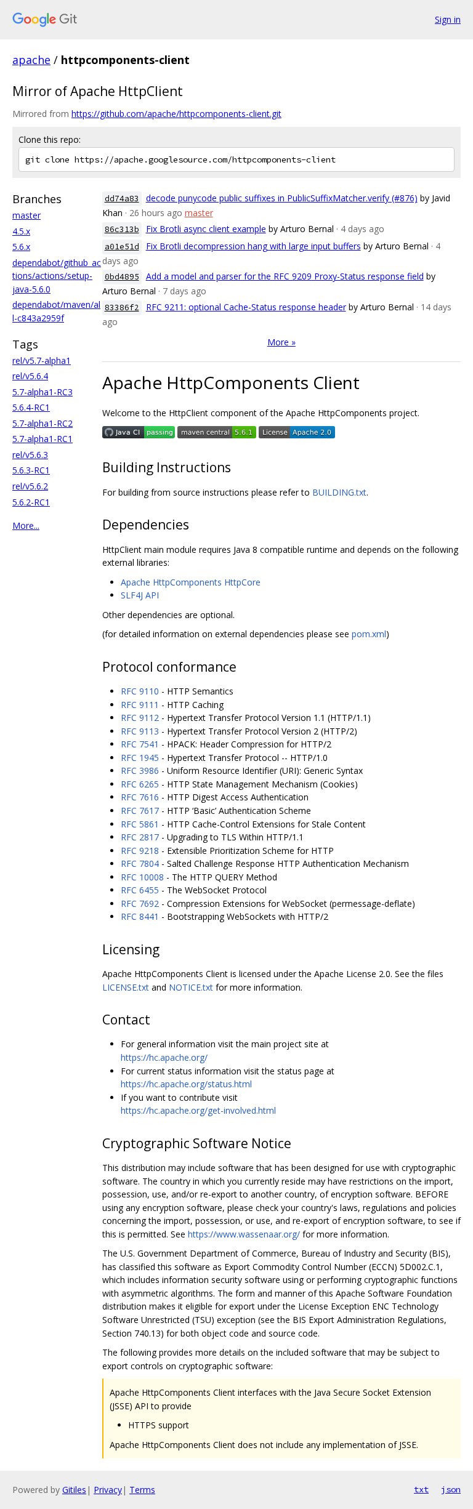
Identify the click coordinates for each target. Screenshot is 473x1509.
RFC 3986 (140, 770)
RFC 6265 (140, 784)
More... (25, 525)
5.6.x (21, 246)
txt (421, 1489)
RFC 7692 (140, 903)
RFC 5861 (140, 824)
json (451, 1489)
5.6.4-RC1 (31, 407)
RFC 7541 (140, 744)
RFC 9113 (140, 731)
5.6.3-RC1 (31, 470)
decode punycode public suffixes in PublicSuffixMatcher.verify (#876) (282, 198)
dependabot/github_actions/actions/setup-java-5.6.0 (56, 276)
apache (31, 59)
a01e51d (122, 246)
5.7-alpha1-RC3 (42, 392)
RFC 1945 (140, 757)
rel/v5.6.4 (30, 376)
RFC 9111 (140, 704)
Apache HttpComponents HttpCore (191, 582)
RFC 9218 (140, 850)
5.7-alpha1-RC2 (42, 423)
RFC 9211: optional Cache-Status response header (246, 307)
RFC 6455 (140, 890)
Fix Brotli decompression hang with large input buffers (253, 246)
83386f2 (122, 307)
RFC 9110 (140, 691)
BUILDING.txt (339, 492)
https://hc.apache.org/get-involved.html (198, 1110)
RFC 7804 (140, 863)
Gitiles (74, 1489)
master (26, 215)
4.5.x (21, 231)
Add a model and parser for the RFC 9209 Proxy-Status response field (285, 276)
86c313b (122, 229)
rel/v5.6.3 (30, 455)
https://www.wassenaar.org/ (244, 1234)
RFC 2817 (140, 837)
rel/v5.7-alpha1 (41, 360)
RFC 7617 (140, 810)
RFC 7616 (140, 797)
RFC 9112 (140, 717)
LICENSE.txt (125, 987)
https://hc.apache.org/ (164, 1057)
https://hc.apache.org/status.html (186, 1084)
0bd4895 (122, 277)
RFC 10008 (142, 877)
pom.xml (369, 634)
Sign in (448, 19)
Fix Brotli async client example (206, 229)
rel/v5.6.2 (30, 486)
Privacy (108, 1489)
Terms (142, 1489)
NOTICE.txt (191, 987)
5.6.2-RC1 (31, 502)
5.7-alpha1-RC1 (42, 439)
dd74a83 (122, 198)
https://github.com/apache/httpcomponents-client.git (176, 113)
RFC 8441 (140, 916)
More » (281, 342)
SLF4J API (140, 595)
